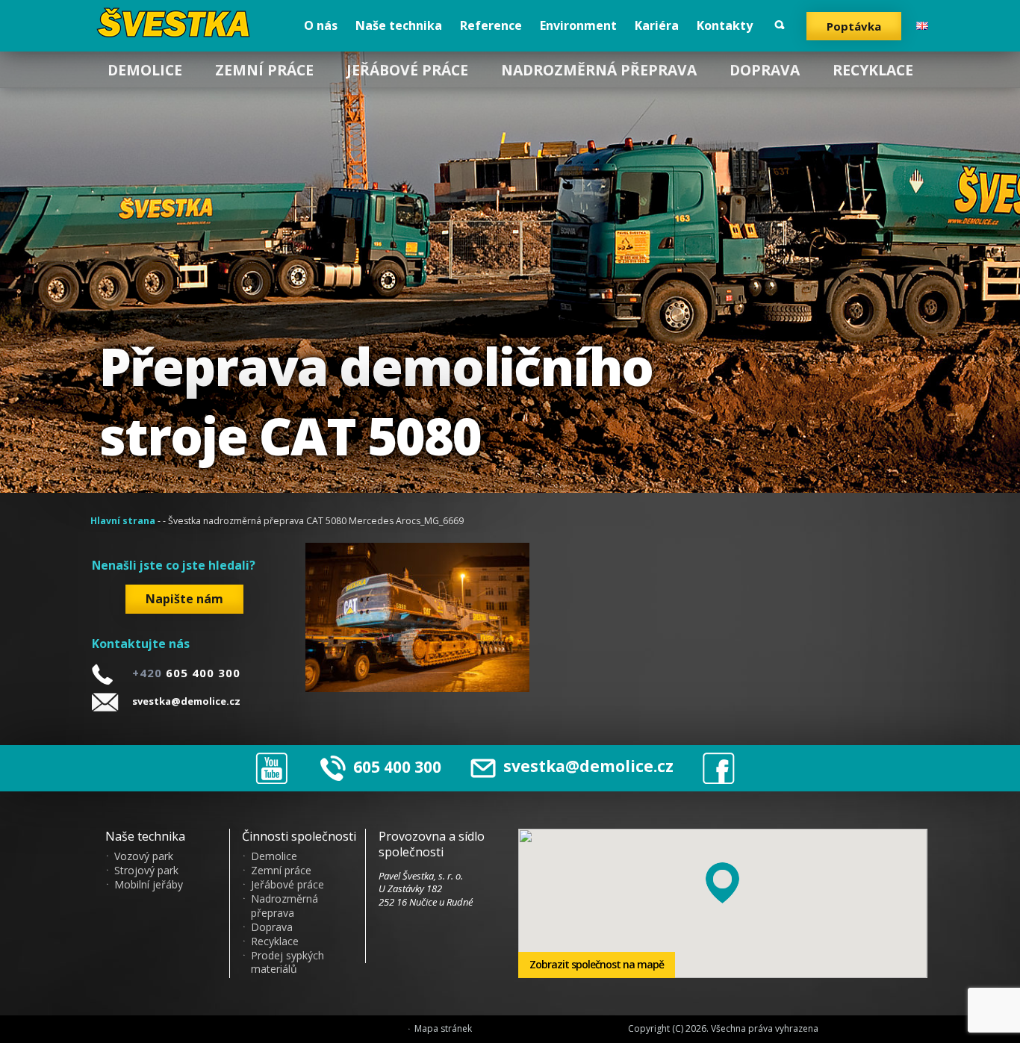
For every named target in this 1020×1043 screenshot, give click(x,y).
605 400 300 (397, 766)
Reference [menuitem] (491, 25)
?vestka (175, 22)
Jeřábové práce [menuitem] (407, 70)
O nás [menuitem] (321, 25)
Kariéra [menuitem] (657, 25)
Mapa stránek (443, 1029)
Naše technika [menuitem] (398, 25)
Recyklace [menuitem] (873, 70)
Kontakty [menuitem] (725, 25)
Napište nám (184, 599)
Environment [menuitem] (578, 25)
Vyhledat (779, 25)
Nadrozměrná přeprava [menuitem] (599, 70)
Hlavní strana (122, 520)
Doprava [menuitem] (765, 70)
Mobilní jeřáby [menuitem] (148, 884)
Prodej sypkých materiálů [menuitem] (287, 963)
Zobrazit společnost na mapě (596, 964)
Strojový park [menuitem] (146, 870)
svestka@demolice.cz (186, 701)
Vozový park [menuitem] (143, 856)
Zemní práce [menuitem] (264, 70)
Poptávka (854, 26)
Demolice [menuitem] (145, 70)
